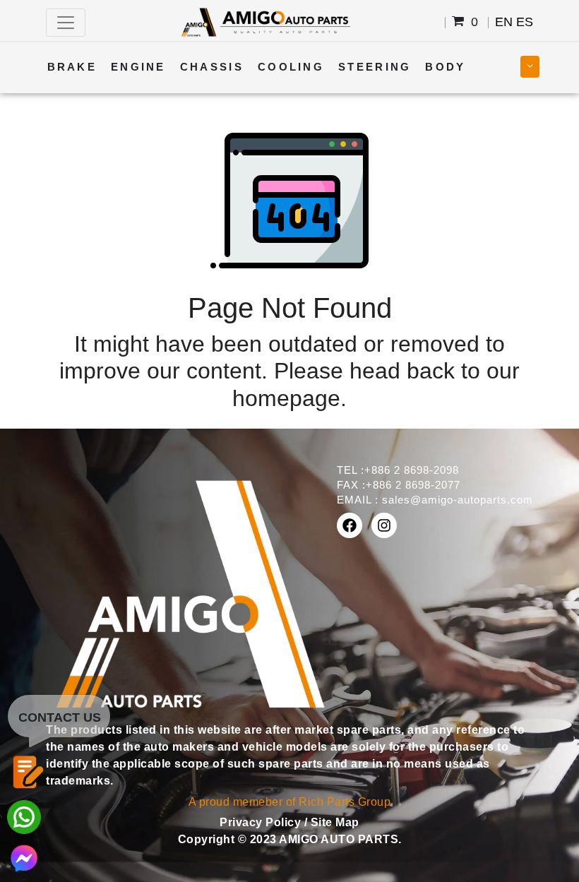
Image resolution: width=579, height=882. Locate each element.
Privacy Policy (262, 822)
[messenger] (24, 857)
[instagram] (384, 525)
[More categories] (529, 67)
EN (504, 22)
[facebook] (349, 525)
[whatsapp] (24, 816)
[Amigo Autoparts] (265, 22)
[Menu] (65, 22)
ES (524, 22)
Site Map (335, 822)
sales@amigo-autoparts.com (457, 500)
